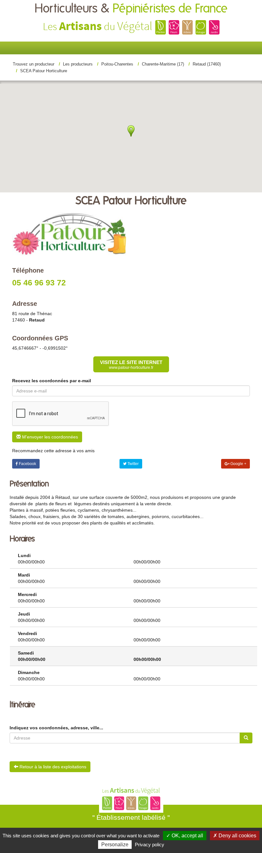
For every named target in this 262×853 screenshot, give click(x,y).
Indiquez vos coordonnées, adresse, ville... (56, 727)
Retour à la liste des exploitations (52, 766)
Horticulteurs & (131, 9)
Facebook (27, 463)
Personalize (114, 844)
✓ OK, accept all (184, 835)
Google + (237, 463)
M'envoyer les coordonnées (49, 436)
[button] (102, 111)
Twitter (133, 463)
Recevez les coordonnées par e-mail (51, 380)
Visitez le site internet (131, 365)
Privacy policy (149, 844)
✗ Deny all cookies (234, 835)
